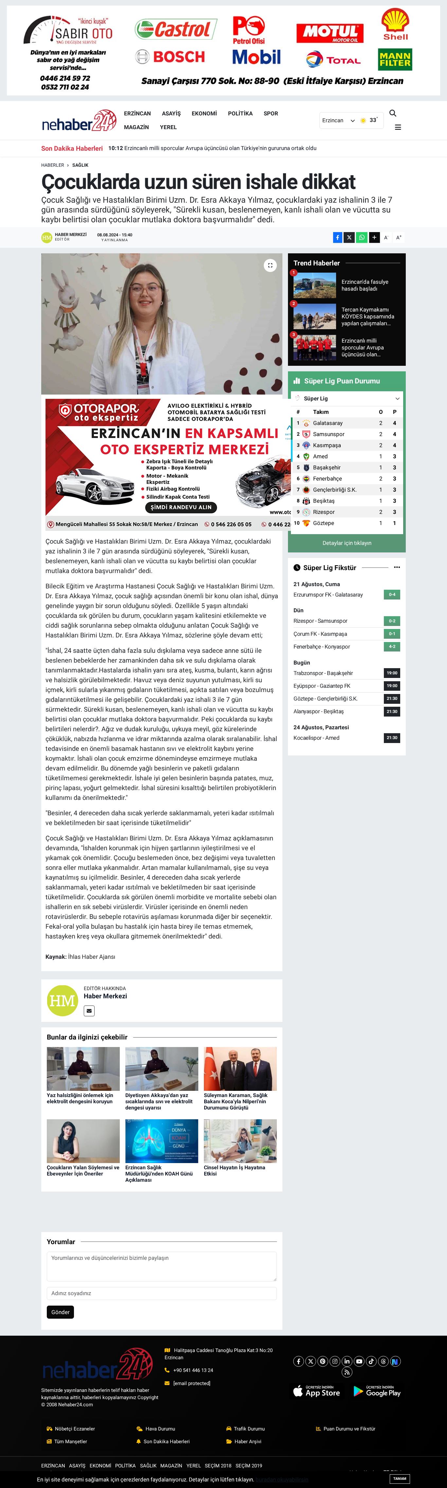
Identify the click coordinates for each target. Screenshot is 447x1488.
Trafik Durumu (249, 1429)
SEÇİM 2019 (249, 1466)
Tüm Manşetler (70, 1442)
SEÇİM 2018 (218, 1466)
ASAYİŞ (171, 113)
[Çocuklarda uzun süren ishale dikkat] (161, 324)
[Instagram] (335, 1361)
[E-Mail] (89, 1011)
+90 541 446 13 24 (193, 1370)
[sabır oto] (223, 50)
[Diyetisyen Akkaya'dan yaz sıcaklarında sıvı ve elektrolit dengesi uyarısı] (161, 1068)
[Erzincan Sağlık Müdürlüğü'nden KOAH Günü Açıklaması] (161, 1140)
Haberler (52, 165)
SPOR (271, 113)
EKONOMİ (204, 113)
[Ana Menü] (395, 128)
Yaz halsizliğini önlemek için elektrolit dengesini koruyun (80, 1098)
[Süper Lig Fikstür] (397, 567)
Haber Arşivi (248, 1442)
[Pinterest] (322, 1361)
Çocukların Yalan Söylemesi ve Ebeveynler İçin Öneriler (83, 1170)
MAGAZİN (136, 127)
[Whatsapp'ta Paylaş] (361, 237)
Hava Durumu (160, 1429)
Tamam (399, 1479)
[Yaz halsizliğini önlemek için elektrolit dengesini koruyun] (83, 1068)
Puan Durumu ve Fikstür (349, 1429)
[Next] (395, 1361)
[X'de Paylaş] (349, 237)
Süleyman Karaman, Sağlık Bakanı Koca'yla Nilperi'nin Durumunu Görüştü (236, 1101)
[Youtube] (359, 1361)
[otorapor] (184, 464)
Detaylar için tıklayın (347, 543)
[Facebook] (298, 1361)
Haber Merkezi (105, 996)
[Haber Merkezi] (62, 1000)
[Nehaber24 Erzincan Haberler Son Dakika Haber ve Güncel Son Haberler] (79, 120)
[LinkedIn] (347, 1361)
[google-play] (377, 1391)
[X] (310, 1361)
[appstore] (317, 1391)
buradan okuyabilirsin (282, 1479)
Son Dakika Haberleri (167, 1442)
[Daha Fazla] (374, 237)
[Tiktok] (371, 1361)
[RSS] (347, 1372)
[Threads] (383, 1361)
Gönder (60, 1312)
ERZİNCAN (137, 113)
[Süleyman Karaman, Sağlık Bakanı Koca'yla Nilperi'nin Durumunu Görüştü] (240, 1068)
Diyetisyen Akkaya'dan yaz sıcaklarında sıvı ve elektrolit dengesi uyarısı (158, 1101)
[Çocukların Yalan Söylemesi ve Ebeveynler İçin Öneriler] (83, 1140)
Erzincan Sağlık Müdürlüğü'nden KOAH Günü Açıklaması (159, 1173)
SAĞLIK (80, 165)
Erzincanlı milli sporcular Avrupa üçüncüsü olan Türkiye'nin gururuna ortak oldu (212, 148)
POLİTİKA (240, 113)
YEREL (168, 127)
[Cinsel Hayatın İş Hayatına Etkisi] (240, 1140)
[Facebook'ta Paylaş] (337, 237)
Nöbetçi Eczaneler (75, 1429)
